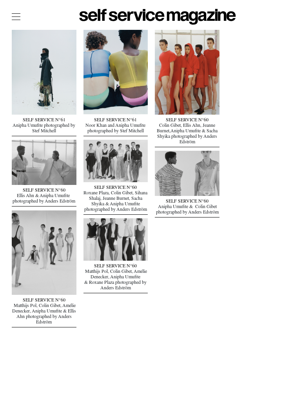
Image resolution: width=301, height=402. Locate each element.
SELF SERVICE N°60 (187, 120)
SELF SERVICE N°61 (44, 120)
